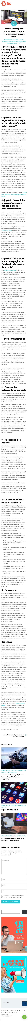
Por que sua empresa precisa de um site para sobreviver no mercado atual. (14, 32)
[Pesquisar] (24, 912)
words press (21, 836)
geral (21, 39)
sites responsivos (12, 43)
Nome (4, 879)
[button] (24, 1017)
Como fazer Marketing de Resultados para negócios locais (14, 735)
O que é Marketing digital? (9, 810)
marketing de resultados (9, 41)
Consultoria (5, 1010)
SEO (2, 836)
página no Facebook (10, 270)
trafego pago (12, 772)
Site (3, 891)
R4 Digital (4, 1014)
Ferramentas (14, 1010)
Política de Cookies (11, 1012)
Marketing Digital (7, 231)
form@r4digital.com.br (11, 39)
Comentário (5, 860)
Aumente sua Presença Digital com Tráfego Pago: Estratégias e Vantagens (12, 777)
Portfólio (22, 1010)
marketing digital (21, 41)
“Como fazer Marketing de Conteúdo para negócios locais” (14, 194)
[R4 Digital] (6, 5)
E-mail (4, 885)
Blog (2, 1012)
